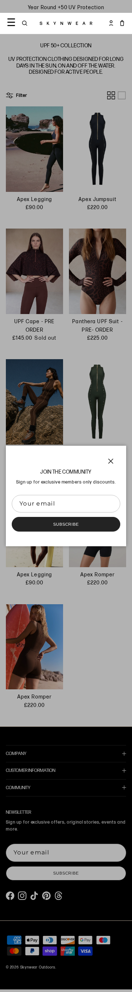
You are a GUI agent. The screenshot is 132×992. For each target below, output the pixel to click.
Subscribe (66, 524)
